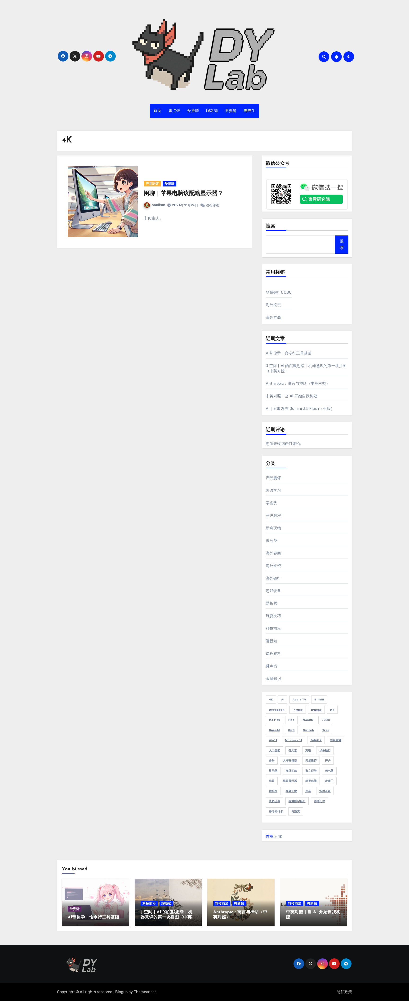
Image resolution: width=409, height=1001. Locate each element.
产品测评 (152, 184)
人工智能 (274, 750)
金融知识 (273, 678)
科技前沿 (273, 628)
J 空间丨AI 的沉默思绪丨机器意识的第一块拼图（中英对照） (166, 917)
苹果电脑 (311, 781)
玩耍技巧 (273, 616)
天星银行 (311, 760)
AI (282, 699)
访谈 (308, 791)
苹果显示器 (290, 781)
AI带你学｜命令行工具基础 (289, 353)
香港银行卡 (276, 811)
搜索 (271, 226)
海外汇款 (291, 770)
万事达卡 (316, 740)
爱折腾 (193, 111)
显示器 (273, 770)
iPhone (316, 709)
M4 (332, 709)
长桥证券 (274, 801)
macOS (308, 720)
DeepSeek (276, 709)
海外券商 (273, 317)
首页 (157, 111)
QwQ (291, 730)
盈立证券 (311, 770)
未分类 (271, 540)
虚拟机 (273, 791)
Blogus (121, 992)
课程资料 (273, 653)
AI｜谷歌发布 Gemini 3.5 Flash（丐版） (300, 408)
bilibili (319, 699)
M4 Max (274, 720)
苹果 (272, 781)
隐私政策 (344, 992)
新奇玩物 (273, 528)
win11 (273, 740)
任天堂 (293, 750)
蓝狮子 (329, 781)
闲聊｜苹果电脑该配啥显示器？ (183, 193)
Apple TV (299, 699)
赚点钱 (174, 111)
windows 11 (293, 740)
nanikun (158, 205)
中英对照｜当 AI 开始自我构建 (291, 396)
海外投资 (273, 305)
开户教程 (273, 515)
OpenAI (274, 730)
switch (308, 730)
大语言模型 (290, 760)
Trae (325, 730)
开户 (328, 760)
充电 (308, 750)
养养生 (250, 111)
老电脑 (329, 770)
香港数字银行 (297, 801)
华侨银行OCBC (279, 292)
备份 (272, 760)
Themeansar (145, 992)
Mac (291, 720)
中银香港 (335, 740)
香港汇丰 (319, 801)
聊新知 (212, 111)
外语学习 (273, 490)
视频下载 (291, 791)
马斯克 (295, 811)
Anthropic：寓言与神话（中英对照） (298, 383)
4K (271, 699)
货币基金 (325, 791)
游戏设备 (273, 591)
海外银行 (273, 578)
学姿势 (231, 111)
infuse (298, 709)
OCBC (325, 720)
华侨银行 (325, 750)
